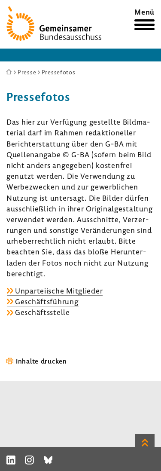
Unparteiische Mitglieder (59, 290)
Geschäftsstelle (42, 312)
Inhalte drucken (41, 361)
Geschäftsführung (47, 301)
